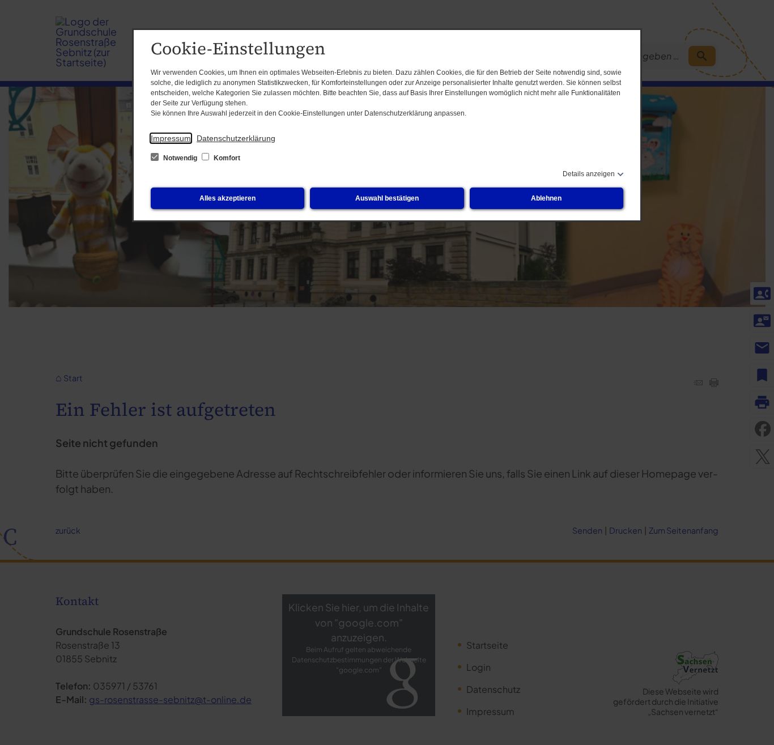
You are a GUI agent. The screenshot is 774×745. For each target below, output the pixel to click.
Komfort (226, 158)
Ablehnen (546, 198)
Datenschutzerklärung (236, 138)
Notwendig (180, 158)
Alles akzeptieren (227, 198)
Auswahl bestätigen (387, 198)
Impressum (171, 138)
